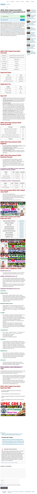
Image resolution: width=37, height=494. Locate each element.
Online (16, 67)
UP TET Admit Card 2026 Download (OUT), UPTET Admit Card (13, 442)
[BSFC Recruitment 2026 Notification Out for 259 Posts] (28, 28)
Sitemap (33, 491)
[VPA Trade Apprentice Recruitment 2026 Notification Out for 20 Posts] (28, 45)
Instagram (6, 462)
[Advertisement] (12, 43)
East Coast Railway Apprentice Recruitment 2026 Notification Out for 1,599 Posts (31, 35)
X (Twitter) (12, 462)
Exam (24, 30)
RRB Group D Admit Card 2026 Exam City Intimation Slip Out (12, 439)
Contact (12, 491)
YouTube (9, 462)
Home (8, 1)
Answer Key (27, 1)
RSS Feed (9, 492)
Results (22, 1)
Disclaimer (16, 491)
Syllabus (32, 1)
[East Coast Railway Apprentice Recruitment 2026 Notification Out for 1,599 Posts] (28, 33)
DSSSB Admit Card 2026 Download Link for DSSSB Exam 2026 (13, 441)
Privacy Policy (21, 491)
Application (8, 30)
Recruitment (16, 30)
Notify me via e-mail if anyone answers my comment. (10, 484)
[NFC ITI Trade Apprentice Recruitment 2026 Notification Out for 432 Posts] (28, 16)
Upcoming (8, 4)
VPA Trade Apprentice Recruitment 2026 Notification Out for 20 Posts (31, 47)
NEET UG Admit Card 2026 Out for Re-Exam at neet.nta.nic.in (13, 444)
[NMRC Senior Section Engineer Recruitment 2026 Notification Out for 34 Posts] (28, 39)
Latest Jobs (12, 1)
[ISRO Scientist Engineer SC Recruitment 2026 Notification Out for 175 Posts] (28, 22)
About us (9, 491)
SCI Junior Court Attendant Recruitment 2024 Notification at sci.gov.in (12, 433)
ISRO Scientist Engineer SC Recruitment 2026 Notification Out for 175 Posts (31, 23)
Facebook (16, 462)
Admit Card (18, 1)
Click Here (22, 228)
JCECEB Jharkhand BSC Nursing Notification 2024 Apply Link (10, 434)
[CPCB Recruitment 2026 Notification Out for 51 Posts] (28, 52)
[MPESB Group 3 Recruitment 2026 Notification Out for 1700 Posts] (28, 11)
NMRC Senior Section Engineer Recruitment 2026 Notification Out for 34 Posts (31, 41)
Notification (15, 34)
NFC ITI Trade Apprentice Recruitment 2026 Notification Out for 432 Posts (31, 17)
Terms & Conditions (28, 491)
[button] (7, 7)
